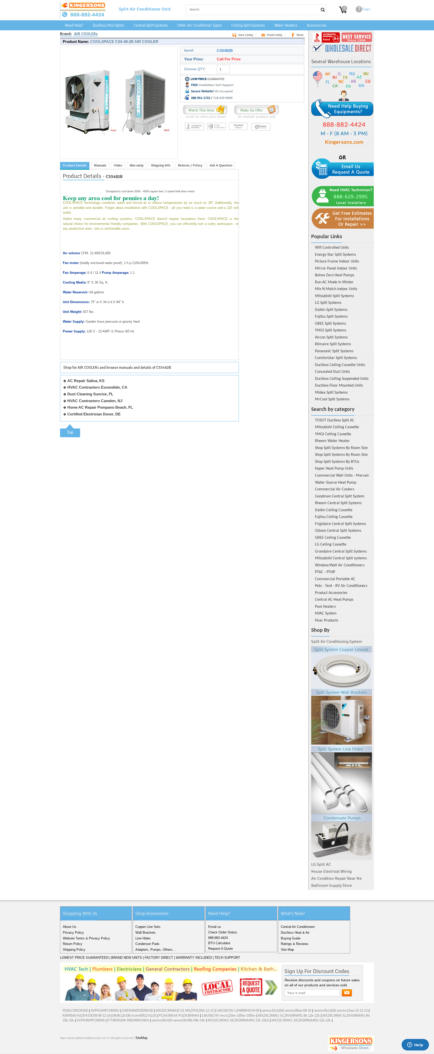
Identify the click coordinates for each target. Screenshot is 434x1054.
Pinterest (89, 1049)
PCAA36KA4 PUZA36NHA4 (178, 1015)
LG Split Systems (328, 303)
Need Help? (74, 25)
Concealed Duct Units (332, 372)
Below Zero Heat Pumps (334, 275)
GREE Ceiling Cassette (333, 538)
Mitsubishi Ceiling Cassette (337, 427)
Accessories (317, 25)
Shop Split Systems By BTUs (337, 462)
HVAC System (326, 613)
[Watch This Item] (205, 118)
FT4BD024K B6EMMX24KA (128, 1020)
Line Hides (143, 938)
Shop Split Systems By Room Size (341, 448)
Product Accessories (331, 593)
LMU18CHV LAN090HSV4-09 (237, 1010)
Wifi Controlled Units (332, 248)
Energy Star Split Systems (335, 255)
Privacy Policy (73, 932)
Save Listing (245, 34)
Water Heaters (286, 25)
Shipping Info (161, 165)
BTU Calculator (219, 943)
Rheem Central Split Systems (338, 503)
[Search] (323, 9)
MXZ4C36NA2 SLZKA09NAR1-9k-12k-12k (289, 1015)
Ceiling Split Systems (248, 25)
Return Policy (72, 944)
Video (118, 165)
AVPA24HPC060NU (105, 1010)
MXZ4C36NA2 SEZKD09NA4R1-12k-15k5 (238, 1020)
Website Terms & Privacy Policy (86, 938)
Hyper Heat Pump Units (334, 469)
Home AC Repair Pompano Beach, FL (100, 407)
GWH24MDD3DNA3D (137, 1010)
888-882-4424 (218, 938)
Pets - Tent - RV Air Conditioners (341, 586)
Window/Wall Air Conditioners (339, 565)
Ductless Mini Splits (108, 25)
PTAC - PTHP (325, 572)
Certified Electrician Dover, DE (94, 414)
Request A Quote (220, 948)
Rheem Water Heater (332, 441)
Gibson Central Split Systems (338, 531)
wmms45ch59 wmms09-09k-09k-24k (178, 1020)
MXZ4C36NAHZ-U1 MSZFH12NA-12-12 (185, 1010)
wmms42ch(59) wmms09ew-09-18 (286, 1010)
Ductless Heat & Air (295, 932)
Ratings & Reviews (294, 944)
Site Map (287, 949)
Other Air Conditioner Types (199, 25)
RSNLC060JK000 (75, 1010)
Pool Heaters (325, 607)
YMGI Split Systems (330, 330)
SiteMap (141, 1038)
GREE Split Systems (330, 324)
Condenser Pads (147, 944)
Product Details (75, 165)
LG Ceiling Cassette (330, 545)
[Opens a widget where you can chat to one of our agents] (415, 1045)
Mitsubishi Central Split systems (341, 558)
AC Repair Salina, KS (85, 381)
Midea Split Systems (331, 393)
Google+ (81, 1049)
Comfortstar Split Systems (336, 358)
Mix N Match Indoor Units (336, 289)
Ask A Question (221, 165)
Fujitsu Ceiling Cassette (334, 517)
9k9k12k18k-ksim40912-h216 (134, 1015)
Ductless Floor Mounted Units (339, 386)
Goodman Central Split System (339, 496)
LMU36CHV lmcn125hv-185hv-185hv (228, 1015)
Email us (214, 927)
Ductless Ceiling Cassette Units (340, 365)
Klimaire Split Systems (333, 344)
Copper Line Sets (147, 927)
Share (300, 34)
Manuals (100, 165)
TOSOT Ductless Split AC (334, 420)
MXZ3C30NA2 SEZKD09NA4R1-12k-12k (301, 1020)
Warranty (137, 165)
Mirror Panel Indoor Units (336, 269)
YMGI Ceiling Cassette (333, 434)
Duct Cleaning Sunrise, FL (90, 394)
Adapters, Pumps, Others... (155, 949)
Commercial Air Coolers (334, 489)
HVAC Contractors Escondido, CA (97, 387)
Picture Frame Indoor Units (337, 261)
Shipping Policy (74, 949)
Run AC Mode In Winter (334, 282)
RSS (97, 1049)
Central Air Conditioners (298, 927)
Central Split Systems (151, 25)
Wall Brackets (145, 932)
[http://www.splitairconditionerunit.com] (341, 753)
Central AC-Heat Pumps (334, 600)
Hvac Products (326, 621)
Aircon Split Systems (331, 337)
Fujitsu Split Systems (331, 317)
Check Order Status (222, 932)
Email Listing (274, 34)
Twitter (73, 1049)
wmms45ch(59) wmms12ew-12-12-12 (341, 1010)
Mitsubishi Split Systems (334, 296)
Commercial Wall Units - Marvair (342, 476)
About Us (69, 927)
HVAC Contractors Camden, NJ (94, 401)
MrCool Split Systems (332, 399)
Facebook (65, 1049)
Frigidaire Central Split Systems (340, 524)
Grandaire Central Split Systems (341, 552)
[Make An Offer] (255, 118)
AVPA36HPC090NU (91, 1020)
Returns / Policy (190, 165)
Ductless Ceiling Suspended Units (341, 379)
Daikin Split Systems (331, 310)
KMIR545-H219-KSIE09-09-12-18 (87, 1015)
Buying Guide (290, 938)
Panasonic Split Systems (334, 351)
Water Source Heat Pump (335, 483)
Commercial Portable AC (335, 579)
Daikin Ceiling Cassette (333, 510)
